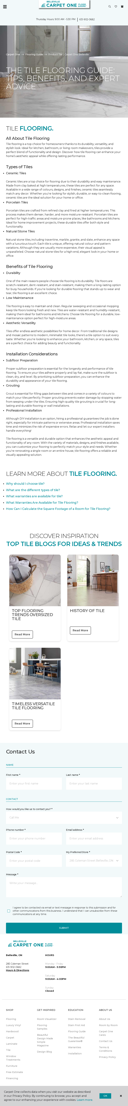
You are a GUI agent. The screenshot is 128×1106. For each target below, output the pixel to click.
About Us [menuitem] (104, 1019)
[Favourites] (116, 6)
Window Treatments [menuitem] (13, 1058)
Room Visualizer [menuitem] (46, 1019)
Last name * (73, 775)
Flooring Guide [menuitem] (77, 1031)
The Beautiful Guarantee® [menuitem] (76, 1039)
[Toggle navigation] (5, 7)
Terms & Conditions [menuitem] (105, 1049)
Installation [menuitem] (75, 1053)
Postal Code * (14, 852)
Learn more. (85, 1099)
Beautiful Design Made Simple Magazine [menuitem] (45, 1040)
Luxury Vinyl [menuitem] (13, 1025)
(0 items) (122, 6)
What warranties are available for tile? (34, 496)
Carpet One (13, 54)
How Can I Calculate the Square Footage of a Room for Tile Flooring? (58, 509)
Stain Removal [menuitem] (76, 1019)
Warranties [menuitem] (74, 1047)
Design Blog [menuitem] (44, 1051)
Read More (22, 634)
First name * (13, 775)
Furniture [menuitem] (11, 1065)
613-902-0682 (87, 19)
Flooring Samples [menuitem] (42, 1027)
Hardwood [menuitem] (12, 1031)
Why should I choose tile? (25, 484)
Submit (64, 927)
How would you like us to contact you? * (29, 809)
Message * (12, 874)
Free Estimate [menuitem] (14, 1072)
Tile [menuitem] (8, 1050)
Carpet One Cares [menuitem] (106, 1033)
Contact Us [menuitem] (105, 1041)
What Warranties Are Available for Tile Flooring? (42, 502)
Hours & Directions (17, 970)
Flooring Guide (34, 54)
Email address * (75, 830)
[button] (109, 6)
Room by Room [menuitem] (108, 1025)
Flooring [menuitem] (11, 1019)
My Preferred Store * (78, 852)
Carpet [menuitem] (10, 1037)
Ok (105, 1095)
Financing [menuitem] (12, 1078)
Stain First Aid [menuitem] (76, 1025)
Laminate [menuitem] (11, 1043)
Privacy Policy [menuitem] (107, 1057)
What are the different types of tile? (33, 490)
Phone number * (16, 830)
